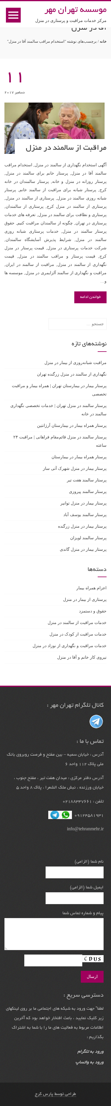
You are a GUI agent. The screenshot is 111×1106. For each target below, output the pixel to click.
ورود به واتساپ (89, 1062)
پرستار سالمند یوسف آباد (85, 515)
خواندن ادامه (90, 297)
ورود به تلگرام (91, 1051)
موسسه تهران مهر (75, 10)
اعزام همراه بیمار (91, 588)
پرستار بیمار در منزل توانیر (83, 503)
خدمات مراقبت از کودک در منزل (78, 634)
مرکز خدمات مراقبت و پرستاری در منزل (71, 20)
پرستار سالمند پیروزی (88, 491)
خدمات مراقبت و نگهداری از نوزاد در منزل (70, 646)
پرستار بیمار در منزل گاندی (83, 549)
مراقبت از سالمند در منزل (66, 148)
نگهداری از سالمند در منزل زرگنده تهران (72, 374)
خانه (103, 41)
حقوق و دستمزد (93, 611)
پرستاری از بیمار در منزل (85, 599)
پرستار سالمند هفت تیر (87, 480)
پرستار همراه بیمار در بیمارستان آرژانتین (72, 425)
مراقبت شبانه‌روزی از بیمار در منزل (75, 362)
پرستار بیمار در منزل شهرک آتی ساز (75, 468)
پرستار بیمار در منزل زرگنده (82, 526)
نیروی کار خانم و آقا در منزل (82, 657)
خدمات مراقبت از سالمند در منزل (77, 622)
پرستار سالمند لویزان (88, 538)
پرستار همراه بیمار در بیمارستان (79, 457)
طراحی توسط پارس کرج (55, 1094)
